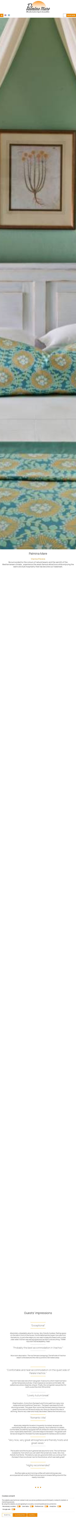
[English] (5, 15)
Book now (71, 15)
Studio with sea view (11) (38, 1091)
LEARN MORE (11, 746)
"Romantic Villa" (38, 1417)
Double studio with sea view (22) (38, 1023)
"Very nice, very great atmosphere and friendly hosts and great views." (38, 1441)
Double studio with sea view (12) (38, 954)
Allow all (32, 1515)
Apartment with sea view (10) (38, 1296)
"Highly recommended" (38, 1465)
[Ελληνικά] (9, 15)
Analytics (53, 1506)
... (38, 1484)
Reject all (7, 1515)
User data (25, 1506)
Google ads (6, 1509)
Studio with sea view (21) (38, 1159)
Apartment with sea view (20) (38, 1228)
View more (7, 646)
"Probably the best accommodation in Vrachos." (38, 1347)
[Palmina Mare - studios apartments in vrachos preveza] (38, 6)
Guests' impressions (38, 1313)
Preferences (39, 1506)
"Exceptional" (38, 1325)
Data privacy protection (49, 1504)
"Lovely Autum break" (38, 1395)
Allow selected (20, 1515)
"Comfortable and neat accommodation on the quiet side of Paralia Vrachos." (38, 1371)
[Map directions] (64, 15)
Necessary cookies (9, 1506)
